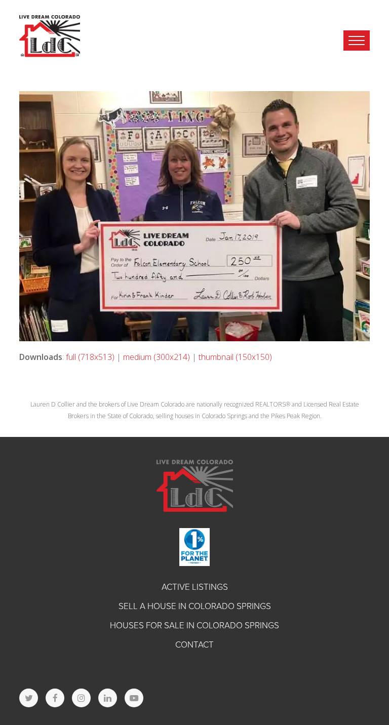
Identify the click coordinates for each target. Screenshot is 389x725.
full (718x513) (90, 356)
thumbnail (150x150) (235, 356)
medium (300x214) (156, 356)
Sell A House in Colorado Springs (195, 606)
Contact (194, 644)
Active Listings (195, 587)
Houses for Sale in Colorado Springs (194, 625)
